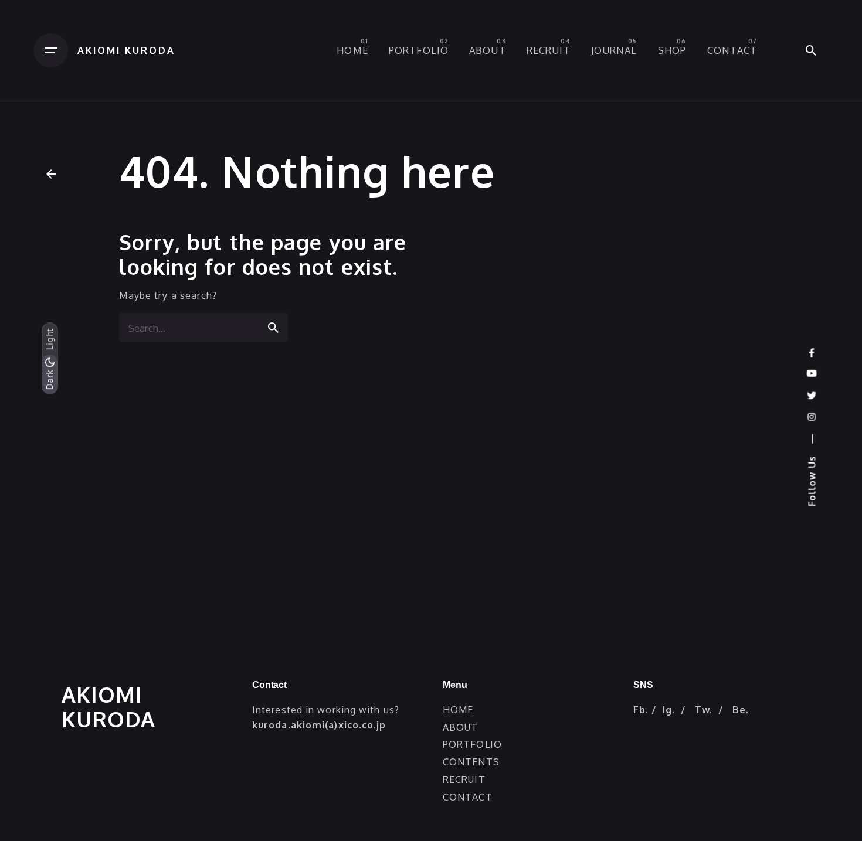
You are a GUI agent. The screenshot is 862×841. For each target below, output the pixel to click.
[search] (273, 327)
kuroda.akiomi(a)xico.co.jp (319, 725)
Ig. (669, 709)
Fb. (641, 709)
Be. (740, 709)
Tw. (703, 709)
